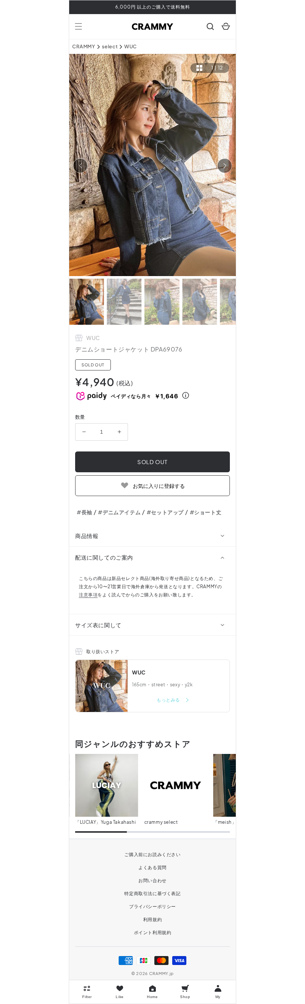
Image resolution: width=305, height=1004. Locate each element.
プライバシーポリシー (152, 906)
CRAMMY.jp (161, 973)
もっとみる (169, 700)
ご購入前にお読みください (152, 854)
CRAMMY (83, 46)
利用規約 (152, 919)
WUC (130, 46)
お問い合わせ (152, 880)
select (110, 46)
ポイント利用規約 (152, 932)
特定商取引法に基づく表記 (152, 893)
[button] (78, 26)
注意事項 (88, 594)
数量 (80, 417)
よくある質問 (152, 867)
